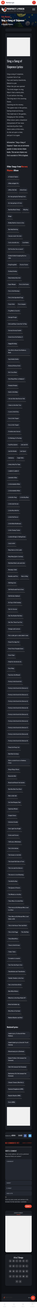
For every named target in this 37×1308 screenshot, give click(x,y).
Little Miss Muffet (13, 510)
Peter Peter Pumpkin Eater (15, 648)
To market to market (14, 958)
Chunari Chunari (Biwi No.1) (16, 1082)
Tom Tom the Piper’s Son (15, 965)
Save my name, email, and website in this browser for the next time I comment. (16, 1201)
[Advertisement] (18, 47)
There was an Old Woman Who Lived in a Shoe (18, 909)
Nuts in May (24, 576)
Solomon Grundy (13, 822)
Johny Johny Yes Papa (14, 464)
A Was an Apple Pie (13, 183)
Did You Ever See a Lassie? (15, 249)
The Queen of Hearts (14, 888)
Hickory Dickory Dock (14, 366)
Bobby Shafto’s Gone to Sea (16, 223)
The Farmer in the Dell (14, 855)
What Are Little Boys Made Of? (17, 998)
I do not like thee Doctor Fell (16, 398)
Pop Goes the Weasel (14, 675)
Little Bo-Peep (12, 497)
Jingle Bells (20, 458)
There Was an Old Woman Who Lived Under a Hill (18, 918)
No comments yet (12, 1142)
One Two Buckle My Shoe (15, 616)
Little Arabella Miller (14, 484)
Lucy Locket (11, 543)
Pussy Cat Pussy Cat (13, 747)
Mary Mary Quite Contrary (15, 556)
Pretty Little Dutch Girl (15, 681)
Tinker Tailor (12, 952)
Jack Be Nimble (12, 451)
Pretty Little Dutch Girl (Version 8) (18, 734)
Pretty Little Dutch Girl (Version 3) (18, 701)
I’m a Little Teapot (13, 418)
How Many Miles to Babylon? (16, 379)
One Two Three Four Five (15, 622)
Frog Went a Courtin (14, 311)
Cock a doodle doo (13, 242)
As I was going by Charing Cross (17, 196)
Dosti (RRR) (11, 1102)
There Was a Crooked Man (15, 901)
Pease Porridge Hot (13, 642)
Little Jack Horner (13, 504)
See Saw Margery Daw (14, 802)
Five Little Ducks (24, 284)
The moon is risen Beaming (15, 875)
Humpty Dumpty (12, 385)
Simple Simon (12, 815)
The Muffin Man (12, 881)
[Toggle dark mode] (33, 1298)
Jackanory (11, 458)
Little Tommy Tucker (14, 530)
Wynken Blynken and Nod (15, 1017)
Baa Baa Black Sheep (14, 209)
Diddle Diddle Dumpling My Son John (17, 257)
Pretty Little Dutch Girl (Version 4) (18, 708)
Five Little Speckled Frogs (15, 297)
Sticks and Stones (13, 835)
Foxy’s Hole (11, 304)
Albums (30, 1297)
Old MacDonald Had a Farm (16, 589)
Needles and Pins (13, 576)
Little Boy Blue (24, 497)
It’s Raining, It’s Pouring (14, 438)
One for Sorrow (12, 609)
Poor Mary (11, 668)
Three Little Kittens (14, 945)
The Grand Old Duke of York (16, 861)
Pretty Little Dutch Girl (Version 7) (18, 727)
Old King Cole (12, 583)
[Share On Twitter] (30, 1135)
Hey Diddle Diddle (13, 359)
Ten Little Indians (13, 848)
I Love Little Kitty (13, 412)
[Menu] (3, 2)
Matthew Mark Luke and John (16, 563)
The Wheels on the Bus (14, 894)
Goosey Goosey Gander (14, 330)
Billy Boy (25, 209)
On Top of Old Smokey (14, 602)
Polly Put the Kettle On (14, 662)
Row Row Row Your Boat (15, 789)
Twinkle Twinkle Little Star (16, 978)
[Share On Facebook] (25, 1135)
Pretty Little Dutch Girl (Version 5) (18, 714)
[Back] (34, 2)
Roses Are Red (12, 776)
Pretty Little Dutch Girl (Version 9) (18, 741)
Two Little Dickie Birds (14, 985)
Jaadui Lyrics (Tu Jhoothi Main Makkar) (16, 1035)
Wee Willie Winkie (13, 991)
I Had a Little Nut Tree (14, 405)
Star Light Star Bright (14, 828)
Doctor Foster (24, 264)
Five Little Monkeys (13, 291)
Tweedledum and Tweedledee (16, 971)
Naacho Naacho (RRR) (14, 1095)
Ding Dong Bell (12, 264)
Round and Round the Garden (16, 782)
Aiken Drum (23, 190)
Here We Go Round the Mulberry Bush (17, 351)
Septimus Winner (13, 809)
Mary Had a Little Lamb (15, 550)
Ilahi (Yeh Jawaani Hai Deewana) (17, 1067)
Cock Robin (25, 242)
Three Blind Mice (13, 938)
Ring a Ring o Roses (13, 769)
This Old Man (25, 932)
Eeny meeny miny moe (14, 278)
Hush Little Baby (13, 392)
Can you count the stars (15, 236)
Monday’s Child (12, 570)
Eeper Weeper (12, 284)
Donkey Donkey (12, 271)
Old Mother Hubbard (14, 596)
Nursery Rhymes (8, 24)
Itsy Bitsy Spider (13, 444)
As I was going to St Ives (15, 203)
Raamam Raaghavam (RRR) (15, 1089)
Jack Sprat (23, 451)
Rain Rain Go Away (13, 754)
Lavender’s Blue (12, 477)
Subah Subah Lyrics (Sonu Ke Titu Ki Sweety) (18, 1044)
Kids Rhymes (5, 16)
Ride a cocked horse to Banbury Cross (17, 762)
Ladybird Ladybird (13, 471)
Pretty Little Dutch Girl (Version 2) (18, 694)
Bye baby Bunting (13, 229)
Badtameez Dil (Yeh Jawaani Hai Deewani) (17, 1075)
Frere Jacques (22, 304)
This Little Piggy (13, 932)
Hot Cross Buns (12, 372)
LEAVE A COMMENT (27, 1143)
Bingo (9, 216)
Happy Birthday (12, 343)
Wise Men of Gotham (14, 1011)
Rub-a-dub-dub (12, 796)
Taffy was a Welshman (14, 842)
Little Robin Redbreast (14, 523)
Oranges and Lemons (14, 629)
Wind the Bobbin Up (13, 1004)
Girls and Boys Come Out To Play (17, 324)
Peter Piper (11, 655)
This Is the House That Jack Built (17, 925)
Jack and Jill (24, 444)
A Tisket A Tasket (13, 177)
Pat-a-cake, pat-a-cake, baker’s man (18, 635)
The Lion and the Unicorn (15, 868)
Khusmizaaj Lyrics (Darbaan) (16, 1051)
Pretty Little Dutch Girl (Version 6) (18, 721)
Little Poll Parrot (13, 517)
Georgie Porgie (12, 317)
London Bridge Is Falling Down (16, 537)
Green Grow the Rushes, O (15, 337)
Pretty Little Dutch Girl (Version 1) (18, 688)
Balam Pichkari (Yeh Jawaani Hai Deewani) (17, 1059)
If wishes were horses (14, 431)
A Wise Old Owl (12, 190)
